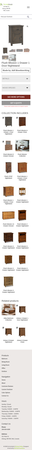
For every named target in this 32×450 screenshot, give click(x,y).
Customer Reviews (7, 386)
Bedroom (4, 359)
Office (3, 368)
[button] (27, 26)
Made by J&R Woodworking (16, 70)
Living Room (5, 365)
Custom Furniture (7, 389)
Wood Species (8, 88)
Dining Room (6, 362)
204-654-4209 (6, 429)
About (3, 383)
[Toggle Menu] (28, 7)
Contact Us (5, 396)
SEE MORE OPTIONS (16, 97)
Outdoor (4, 371)
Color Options (6, 392)
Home (3, 380)
